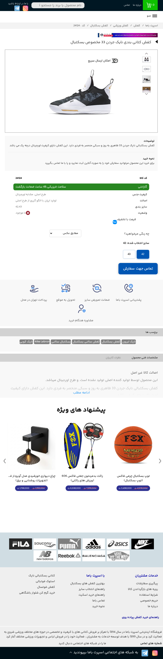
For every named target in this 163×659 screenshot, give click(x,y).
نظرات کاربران (113, 358)
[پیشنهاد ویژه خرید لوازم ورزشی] (81, 410)
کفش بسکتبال (111, 341)
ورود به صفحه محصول (133, 496)
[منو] (155, 16)
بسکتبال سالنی (61, 341)
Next (146, 55)
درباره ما (137, 5)
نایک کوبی (26, 341)
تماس (127, 5)
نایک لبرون (129, 341)
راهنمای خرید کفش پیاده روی (140, 617)
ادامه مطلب (81, 392)
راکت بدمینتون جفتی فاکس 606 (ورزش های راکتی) (82, 478)
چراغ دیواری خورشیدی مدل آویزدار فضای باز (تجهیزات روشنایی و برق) (31, 478)
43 (129, 254)
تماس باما (98, 600)
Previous (146, 95)
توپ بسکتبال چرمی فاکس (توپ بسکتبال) (133, 478)
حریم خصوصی (149, 600)
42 (142, 254)
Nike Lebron (42, 341)
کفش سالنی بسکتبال (86, 341)
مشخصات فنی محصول (145, 358)
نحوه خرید (98, 606)
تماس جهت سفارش (138, 268)
